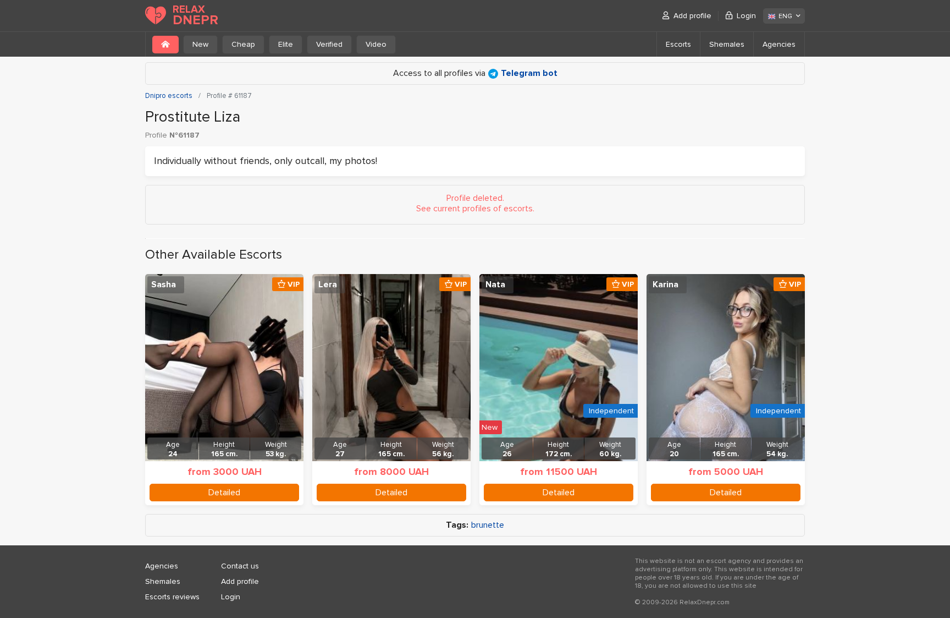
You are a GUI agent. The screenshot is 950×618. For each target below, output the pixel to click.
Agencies (779, 44)
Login (746, 15)
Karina (665, 284)
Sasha (163, 284)
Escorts (678, 44)
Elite (285, 44)
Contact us (240, 566)
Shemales (726, 44)
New (200, 44)
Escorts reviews (172, 596)
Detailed (224, 492)
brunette (487, 525)
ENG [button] (785, 16)
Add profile (692, 15)
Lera (327, 284)
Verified (329, 44)
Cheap (243, 44)
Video (376, 44)
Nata (495, 284)
